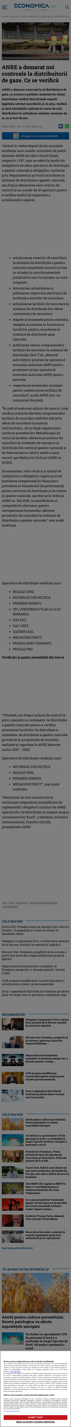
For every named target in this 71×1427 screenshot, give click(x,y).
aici (35, 1383)
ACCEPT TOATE (35, 1417)
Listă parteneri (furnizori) (11, 1411)
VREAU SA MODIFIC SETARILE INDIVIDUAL (35, 1422)
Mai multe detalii (15, 1371)
